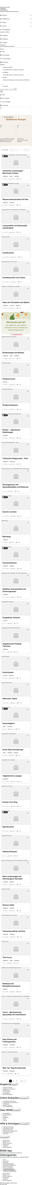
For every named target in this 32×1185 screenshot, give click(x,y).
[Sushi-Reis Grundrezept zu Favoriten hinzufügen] (28, 736)
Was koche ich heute (8, 1132)
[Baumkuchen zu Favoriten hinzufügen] (28, 813)
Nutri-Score (5, 1133)
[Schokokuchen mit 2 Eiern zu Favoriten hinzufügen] (28, 264)
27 (21, 1081)
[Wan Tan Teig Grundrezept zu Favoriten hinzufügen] (28, 1054)
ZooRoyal (5, 1146)
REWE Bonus (6, 1090)
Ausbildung (5, 1117)
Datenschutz (6, 1161)
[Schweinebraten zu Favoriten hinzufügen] (28, 549)
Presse (4, 1118)
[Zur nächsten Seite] (25, 1081)
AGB (4, 1159)
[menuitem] (16, 15)
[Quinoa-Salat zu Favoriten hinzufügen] (28, 891)
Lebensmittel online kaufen (9, 1101)
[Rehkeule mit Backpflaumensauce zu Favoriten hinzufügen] (28, 970)
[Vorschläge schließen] (1, 91)
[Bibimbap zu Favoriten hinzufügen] (28, 523)
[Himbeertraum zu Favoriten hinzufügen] (28, 365)
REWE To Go (6, 1141)
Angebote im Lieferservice (9, 1089)
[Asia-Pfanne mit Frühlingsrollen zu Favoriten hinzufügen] (28, 1025)
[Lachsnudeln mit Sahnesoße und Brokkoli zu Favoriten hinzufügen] (28, 212)
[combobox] (7, 89)
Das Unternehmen (7, 1114)
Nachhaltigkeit (6, 1113)
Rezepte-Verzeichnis (8, 1129)
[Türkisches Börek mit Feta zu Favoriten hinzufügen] (28, 917)
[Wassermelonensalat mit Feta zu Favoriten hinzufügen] (28, 185)
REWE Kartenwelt (7, 1143)
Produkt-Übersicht (7, 1105)
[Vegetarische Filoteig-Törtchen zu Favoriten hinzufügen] (28, 630)
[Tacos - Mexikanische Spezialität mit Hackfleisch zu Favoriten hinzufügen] (28, 998)
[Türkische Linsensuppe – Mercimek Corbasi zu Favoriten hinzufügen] (28, 157)
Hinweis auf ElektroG (8, 1168)
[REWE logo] (2, 64)
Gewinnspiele (6, 1093)
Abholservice (6, 1103)
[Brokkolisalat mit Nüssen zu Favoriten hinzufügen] (28, 339)
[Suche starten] (15, 89)
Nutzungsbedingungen (8, 1163)
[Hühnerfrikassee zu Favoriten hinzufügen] (28, 838)
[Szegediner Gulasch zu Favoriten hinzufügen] (28, 604)
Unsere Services (7, 1091)
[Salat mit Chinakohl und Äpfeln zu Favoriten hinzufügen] (28, 288)
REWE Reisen (6, 1140)
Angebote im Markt (7, 1087)
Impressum (5, 1162)
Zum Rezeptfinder (17, 334)
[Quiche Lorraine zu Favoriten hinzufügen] (28, 498)
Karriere (5, 1116)
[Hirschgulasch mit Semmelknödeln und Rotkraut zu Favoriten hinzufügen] (28, 471)
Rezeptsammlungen (8, 117)
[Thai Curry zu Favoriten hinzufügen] (28, 943)
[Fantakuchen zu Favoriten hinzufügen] (28, 239)
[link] (17, 69)
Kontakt (5, 1120)
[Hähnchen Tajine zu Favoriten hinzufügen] (28, 685)
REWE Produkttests (7, 1094)
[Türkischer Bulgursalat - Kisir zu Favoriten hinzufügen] (28, 444)
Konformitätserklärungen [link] (9, 1169)
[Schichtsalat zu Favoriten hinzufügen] (28, 658)
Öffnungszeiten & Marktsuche (10, 1131)
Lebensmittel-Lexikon (8, 1128)
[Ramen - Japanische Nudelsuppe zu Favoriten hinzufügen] (28, 416)
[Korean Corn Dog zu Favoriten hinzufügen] (28, 788)
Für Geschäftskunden (8, 1106)
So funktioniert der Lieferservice (10, 1102)
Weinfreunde (6, 1144)
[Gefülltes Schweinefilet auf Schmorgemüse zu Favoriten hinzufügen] (28, 575)
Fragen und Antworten (8, 1127)
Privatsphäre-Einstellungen (9, 1165)
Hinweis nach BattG (8, 1166)
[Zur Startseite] (5, 2)
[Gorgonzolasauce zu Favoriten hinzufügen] (28, 391)
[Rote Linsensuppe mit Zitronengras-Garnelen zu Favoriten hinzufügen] (28, 862)
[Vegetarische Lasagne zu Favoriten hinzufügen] (28, 762)
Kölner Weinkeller (7, 1147)
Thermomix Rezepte (20, 139)
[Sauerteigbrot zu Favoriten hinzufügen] (28, 709)
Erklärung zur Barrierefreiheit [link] (10, 1170)
